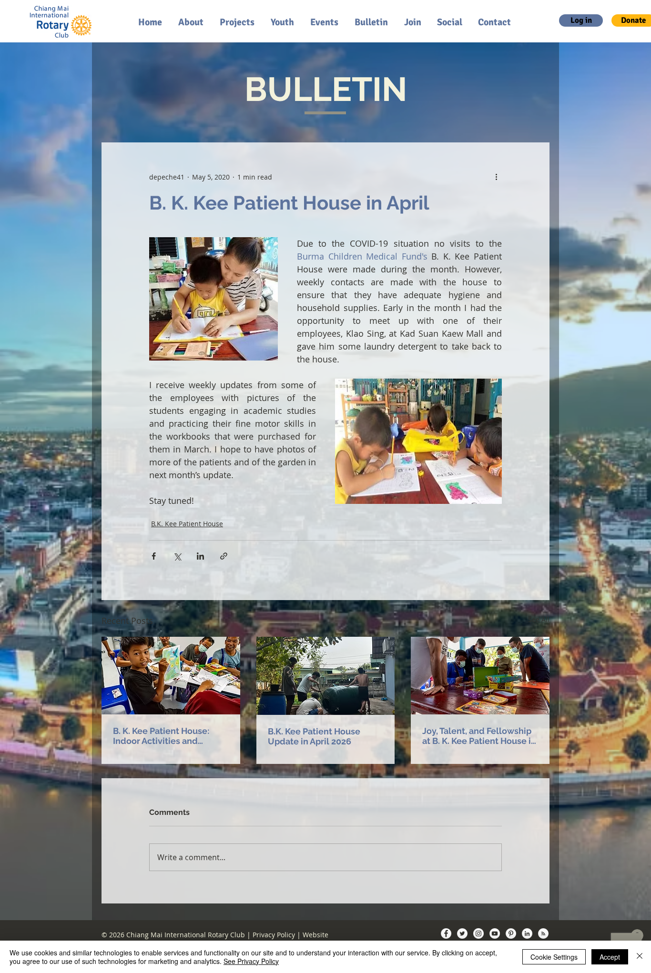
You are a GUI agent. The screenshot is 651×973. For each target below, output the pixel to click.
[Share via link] (223, 556)
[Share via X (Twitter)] (177, 556)
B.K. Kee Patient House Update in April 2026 (314, 736)
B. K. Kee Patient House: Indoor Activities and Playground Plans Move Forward (161, 736)
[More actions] (496, 176)
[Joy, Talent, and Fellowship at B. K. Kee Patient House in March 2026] (480, 675)
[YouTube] (494, 933)
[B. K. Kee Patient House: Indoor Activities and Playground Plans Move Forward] (171, 675)
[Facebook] (446, 933)
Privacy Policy (274, 934)
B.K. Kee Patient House (187, 523)
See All (538, 619)
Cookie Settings (554, 957)
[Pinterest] (511, 933)
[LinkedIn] (527, 933)
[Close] (639, 956)
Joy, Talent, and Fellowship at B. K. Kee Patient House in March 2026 (479, 736)
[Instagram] (478, 933)
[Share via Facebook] (153, 556)
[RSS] (543, 933)
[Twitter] (462, 933)
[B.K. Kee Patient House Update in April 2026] (325, 676)
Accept (610, 957)
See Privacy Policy (251, 961)
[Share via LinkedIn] (200, 556)
